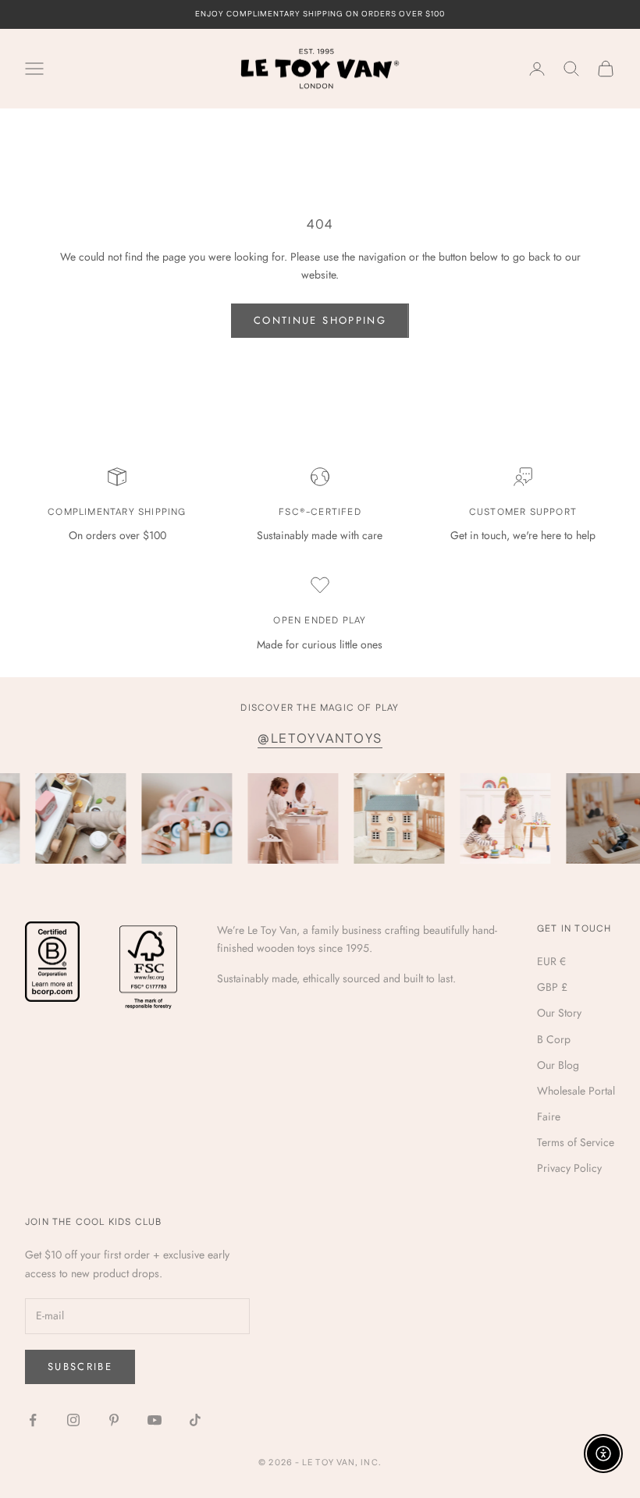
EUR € (551, 961)
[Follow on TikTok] (195, 1420)
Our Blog (558, 1065)
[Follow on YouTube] (154, 1420)
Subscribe (80, 1366)
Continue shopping (320, 320)
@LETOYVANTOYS (320, 738)
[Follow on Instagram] (73, 1420)
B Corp (554, 1039)
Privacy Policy (569, 1168)
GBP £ (552, 987)
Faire (548, 1116)
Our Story (559, 1013)
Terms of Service (575, 1142)
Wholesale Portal (576, 1091)
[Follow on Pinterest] (114, 1420)
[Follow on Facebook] (33, 1420)
